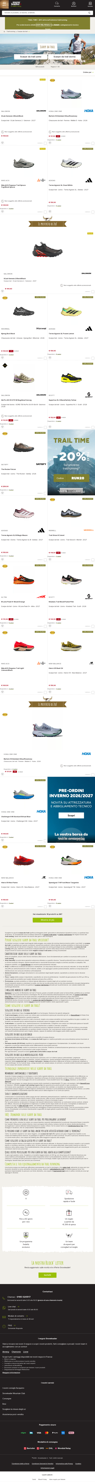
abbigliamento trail (57, 1169)
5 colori (58, 206)
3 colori (11, 208)
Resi (4, 1404)
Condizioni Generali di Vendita (42, 1463)
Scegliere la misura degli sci (14, 1409)
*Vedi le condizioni (71, 491)
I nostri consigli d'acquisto (13, 1388)
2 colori (11, 354)
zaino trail (66, 1167)
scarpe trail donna (65, 934)
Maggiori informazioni (11, 1373)
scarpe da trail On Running (42, 1000)
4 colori (58, 140)
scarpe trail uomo (50, 934)
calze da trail (23, 1105)
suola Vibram (25, 964)
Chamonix (16, 1352)
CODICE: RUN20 (43, 25)
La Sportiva (9, 998)
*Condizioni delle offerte (20, 1463)
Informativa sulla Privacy (64, 1463)
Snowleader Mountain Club (13, 1393)
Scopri (47, 29)
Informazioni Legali (47, 1468)
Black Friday (42, 1479)
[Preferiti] (2, 143)
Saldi (34, 1479)
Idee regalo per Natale (57, 1479)
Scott (31, 1002)
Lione (25, 1352)
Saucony (8, 1081)
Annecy (5, 1352)
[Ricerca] (91, 11)
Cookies (78, 1463)
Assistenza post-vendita (13, 1414)
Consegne (6, 1399)
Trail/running (11, 31)
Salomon (8, 993)
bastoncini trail (59, 1171)
